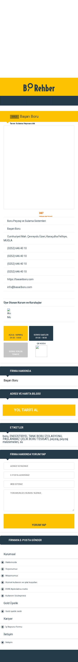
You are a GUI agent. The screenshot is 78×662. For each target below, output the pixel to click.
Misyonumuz (11, 576)
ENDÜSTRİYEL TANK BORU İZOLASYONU (36, 436)
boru (5, 436)
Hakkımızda (11, 562)
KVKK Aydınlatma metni (16, 589)
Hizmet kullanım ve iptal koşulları (21, 582)
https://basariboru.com (20, 279)
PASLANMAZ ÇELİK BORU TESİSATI (26, 439)
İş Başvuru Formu (13, 627)
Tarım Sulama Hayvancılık (22, 123)
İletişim (9, 642)
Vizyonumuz (11, 569)
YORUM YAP (39, 525)
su (21, 442)
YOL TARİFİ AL (26, 410)
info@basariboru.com (19, 287)
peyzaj (54, 439)
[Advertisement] (39, 39)
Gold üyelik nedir (13, 611)
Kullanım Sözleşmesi (15, 596)
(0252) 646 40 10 (17, 248)
